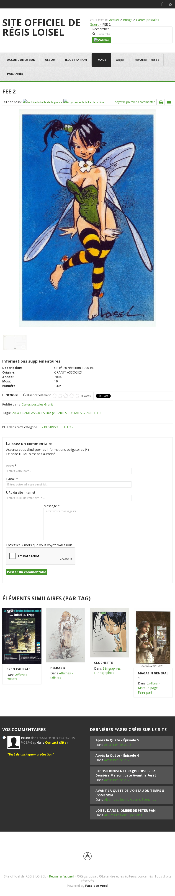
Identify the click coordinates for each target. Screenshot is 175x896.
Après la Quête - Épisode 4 (117, 755)
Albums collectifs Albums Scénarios (130, 799)
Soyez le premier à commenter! (135, 102)
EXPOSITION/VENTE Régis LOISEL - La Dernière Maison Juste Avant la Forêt (125, 773)
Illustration (76, 60)
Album (50, 60)
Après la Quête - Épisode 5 (117, 740)
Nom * (11, 466)
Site (63, 742)
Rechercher (100, 29)
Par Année (15, 74)
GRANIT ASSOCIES (32, 413)
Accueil (114, 20)
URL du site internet (20, 492)
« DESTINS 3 (50, 427)
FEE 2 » (68, 427)
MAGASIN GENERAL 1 (153, 675)
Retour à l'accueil (61, 876)
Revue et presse (146, 60)
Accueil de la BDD (21, 60)
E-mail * (12, 479)
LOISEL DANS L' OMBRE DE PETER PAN (125, 810)
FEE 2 (97, 413)
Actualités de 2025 (117, 744)
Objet (120, 60)
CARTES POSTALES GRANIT (75, 413)
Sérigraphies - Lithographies (108, 670)
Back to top (87, 856)
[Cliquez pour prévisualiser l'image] (87, 218)
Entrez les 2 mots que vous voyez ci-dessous (39, 545)
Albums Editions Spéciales (123, 815)
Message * (52, 506)
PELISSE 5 (57, 667)
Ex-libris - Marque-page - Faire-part (149, 687)
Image (127, 20)
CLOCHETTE (103, 662)
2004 (15, 413)
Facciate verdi (96, 885)
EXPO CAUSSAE (18, 669)
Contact (51, 742)
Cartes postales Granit (37, 404)
